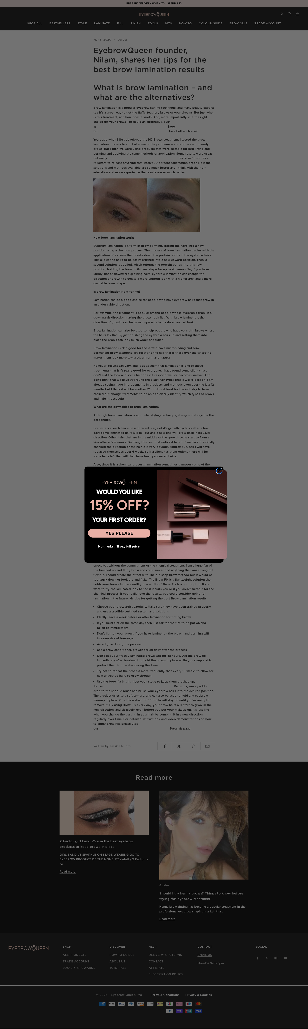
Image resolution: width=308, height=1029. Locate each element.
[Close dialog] (219, 471)
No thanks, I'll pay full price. (119, 546)
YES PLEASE (119, 533)
